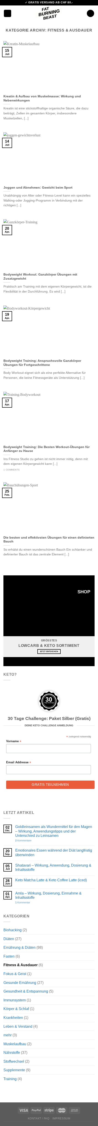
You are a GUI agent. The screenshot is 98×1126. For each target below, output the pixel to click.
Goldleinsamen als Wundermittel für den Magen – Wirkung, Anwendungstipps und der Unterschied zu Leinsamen (53, 831)
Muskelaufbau (14, 1044)
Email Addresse (18, 762)
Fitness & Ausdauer (20, 965)
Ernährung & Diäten (19, 947)
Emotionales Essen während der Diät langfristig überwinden (53, 852)
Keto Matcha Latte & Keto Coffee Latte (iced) (51, 880)
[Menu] (7, 13)
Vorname (13, 741)
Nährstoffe (11, 1053)
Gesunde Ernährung (19, 983)
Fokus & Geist (14, 974)
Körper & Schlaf (16, 1009)
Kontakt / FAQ (38, 1118)
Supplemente (14, 1070)
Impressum (61, 1118)
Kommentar (22, 902)
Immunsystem (14, 1000)
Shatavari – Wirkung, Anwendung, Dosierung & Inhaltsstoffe (53, 867)
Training (10, 1079)
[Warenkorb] (90, 13)
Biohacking (12, 930)
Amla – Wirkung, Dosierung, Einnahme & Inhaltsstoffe (48, 895)
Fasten (9, 956)
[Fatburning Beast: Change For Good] (49, 13)
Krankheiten (13, 1018)
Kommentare (23, 840)
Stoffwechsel (13, 1061)
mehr (7, 1035)
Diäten (8, 939)
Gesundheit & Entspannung (25, 991)
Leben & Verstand (17, 1026)
